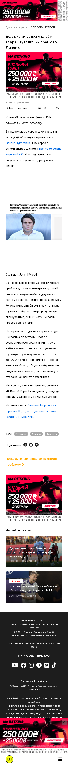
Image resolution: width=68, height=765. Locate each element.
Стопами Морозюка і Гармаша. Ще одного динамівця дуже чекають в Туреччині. (31, 411)
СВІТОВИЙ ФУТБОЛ (43, 27)
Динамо (36, 434)
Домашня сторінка (16, 27)
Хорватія (51, 434)
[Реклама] (34, 10)
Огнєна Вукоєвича (18, 143)
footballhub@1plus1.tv (46, 636)
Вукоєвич (21, 434)
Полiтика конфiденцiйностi (34, 681)
